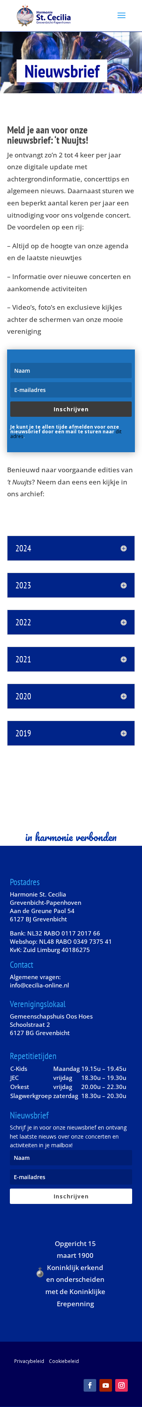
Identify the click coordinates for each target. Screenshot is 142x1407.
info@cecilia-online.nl (39, 985)
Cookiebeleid (64, 1361)
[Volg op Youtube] (105, 1385)
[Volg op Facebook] (90, 1385)
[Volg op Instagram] (121, 1385)
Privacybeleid (29, 1361)
